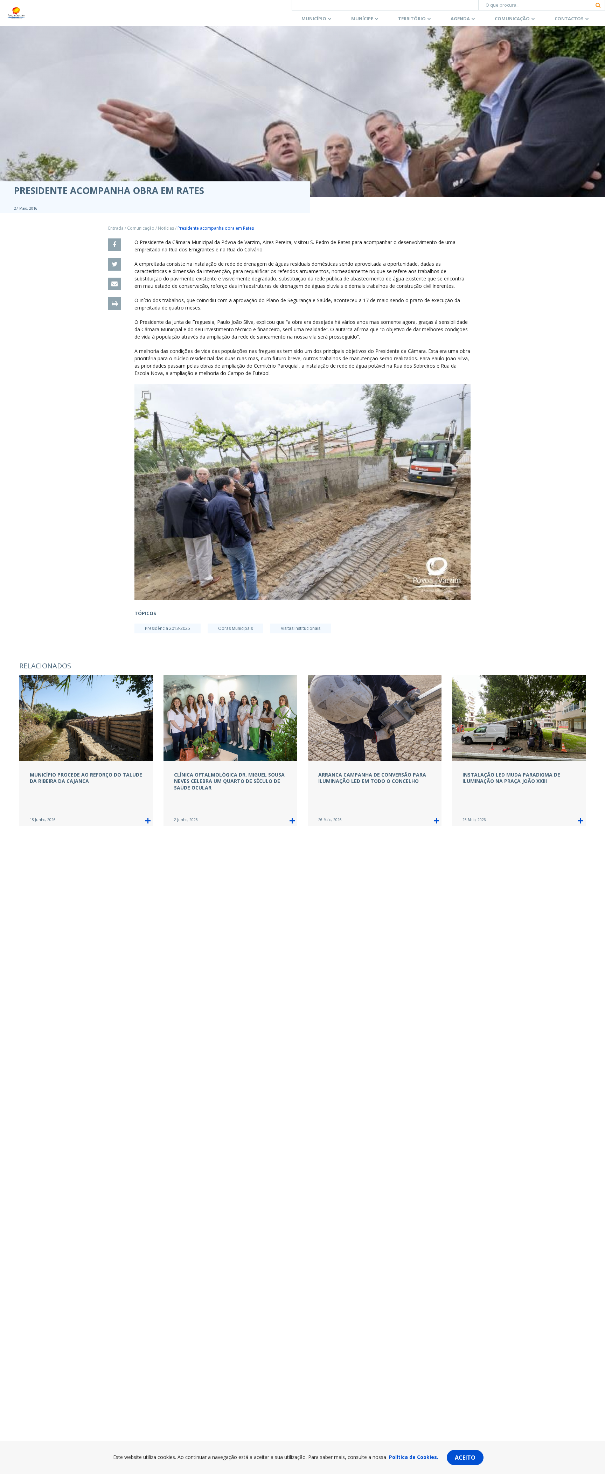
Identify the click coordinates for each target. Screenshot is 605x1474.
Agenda (460, 18)
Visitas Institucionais (300, 628)
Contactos (569, 18)
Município (313, 18)
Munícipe (362, 18)
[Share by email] (114, 284)
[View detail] (148, 820)
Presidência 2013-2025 (167, 628)
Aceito (465, 1457)
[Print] (114, 303)
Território (412, 18)
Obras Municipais (235, 628)
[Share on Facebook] (114, 244)
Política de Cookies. (413, 1457)
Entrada (116, 228)
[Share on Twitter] (114, 264)
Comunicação (512, 18)
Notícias (166, 228)
